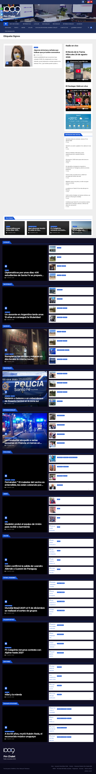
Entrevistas (27, 24)
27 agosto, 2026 (11, 232)
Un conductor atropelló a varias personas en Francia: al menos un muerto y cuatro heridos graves (22, 443)
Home (52, 766)
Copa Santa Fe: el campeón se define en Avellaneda (71, 603)
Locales (36, 24)
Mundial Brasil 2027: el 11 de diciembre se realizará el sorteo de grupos (25, 609)
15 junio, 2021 (38, 55)
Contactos (64, 27)
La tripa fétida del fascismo (64, 669)
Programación (9, 31)
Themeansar (26, 768)
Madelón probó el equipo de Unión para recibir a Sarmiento (23, 525)
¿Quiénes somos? (76, 27)
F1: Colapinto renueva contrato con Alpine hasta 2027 (23, 651)
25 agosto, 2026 (10, 613)
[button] (88, 27)
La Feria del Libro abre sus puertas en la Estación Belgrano (73, 739)
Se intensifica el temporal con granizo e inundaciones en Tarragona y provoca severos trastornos (77, 168)
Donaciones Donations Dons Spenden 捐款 (83, 766)
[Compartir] (1, 20)
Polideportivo (54, 226)
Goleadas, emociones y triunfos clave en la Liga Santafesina (73, 585)
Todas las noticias (88, 768)
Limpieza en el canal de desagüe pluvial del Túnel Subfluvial (74, 259)
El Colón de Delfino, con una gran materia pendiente (71, 571)
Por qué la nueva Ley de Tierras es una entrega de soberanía (74, 687)
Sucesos (79, 24)
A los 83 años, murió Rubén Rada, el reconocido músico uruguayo (23, 735)
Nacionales (46, 24)
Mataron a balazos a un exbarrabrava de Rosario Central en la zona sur (24, 399)
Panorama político (32, 226)
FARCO (16, 27)
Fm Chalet (9, 16)
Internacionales (68, 24)
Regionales (56, 24)
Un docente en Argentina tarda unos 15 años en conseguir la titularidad (24, 315)
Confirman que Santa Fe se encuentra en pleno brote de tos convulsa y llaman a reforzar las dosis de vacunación (78, 203)
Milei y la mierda (13, 694)
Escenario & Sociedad (9, 731)
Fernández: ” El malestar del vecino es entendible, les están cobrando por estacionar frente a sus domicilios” (24, 485)
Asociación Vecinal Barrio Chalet (46, 27)
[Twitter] (1, 14)
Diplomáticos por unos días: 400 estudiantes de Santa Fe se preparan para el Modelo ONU (24, 275)
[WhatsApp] (1, 8)
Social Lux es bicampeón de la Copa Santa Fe (69, 594)
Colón (30, 27)
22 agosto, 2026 (10, 487)
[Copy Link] (1, 17)
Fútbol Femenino (8, 605)
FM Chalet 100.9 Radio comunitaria (64, 768)
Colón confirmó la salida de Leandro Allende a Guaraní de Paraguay (24, 567)
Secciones (81, 768)
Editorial (8, 27)
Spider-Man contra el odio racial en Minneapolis (70, 436)
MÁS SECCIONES (14, 24)
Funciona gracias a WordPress (10, 768)
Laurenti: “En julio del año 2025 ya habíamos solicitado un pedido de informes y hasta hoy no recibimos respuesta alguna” (73, 489)
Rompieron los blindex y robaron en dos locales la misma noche (24, 357)
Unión (23, 27)
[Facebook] (1, 11)
